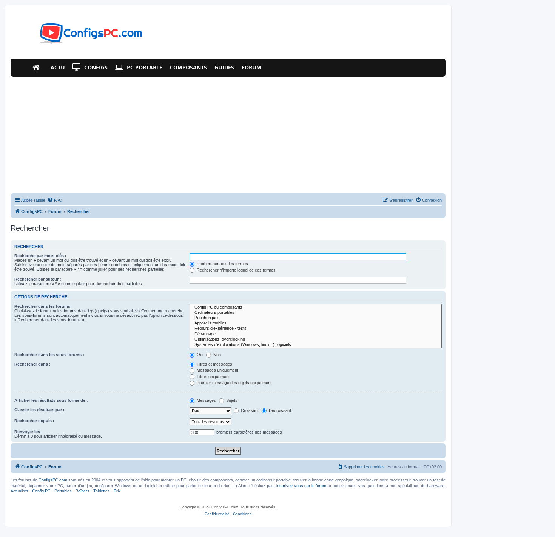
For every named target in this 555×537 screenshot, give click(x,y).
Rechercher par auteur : (37, 279)
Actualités (19, 491)
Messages (206, 400)
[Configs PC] (79, 35)
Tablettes (101, 491)
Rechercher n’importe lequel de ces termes (236, 270)
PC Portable (144, 67)
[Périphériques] (315, 318)
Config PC (41, 491)
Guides (224, 67)
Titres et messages (214, 364)
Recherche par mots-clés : (40, 255)
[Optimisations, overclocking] (315, 339)
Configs (96, 67)
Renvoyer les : (28, 431)
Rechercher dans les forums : (43, 306)
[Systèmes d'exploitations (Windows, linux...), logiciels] (315, 344)
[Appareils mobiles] (315, 323)
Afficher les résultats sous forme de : (51, 400)
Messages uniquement (217, 370)
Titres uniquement (213, 376)
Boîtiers (82, 491)
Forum (251, 67)
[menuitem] (54, 200)
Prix (117, 491)
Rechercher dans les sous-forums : (49, 354)
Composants (188, 67)
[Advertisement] (228, 133)
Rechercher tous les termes (222, 263)
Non (216, 354)
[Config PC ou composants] (315, 307)
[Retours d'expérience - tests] (315, 328)
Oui (199, 354)
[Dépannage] (315, 334)
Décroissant (279, 410)
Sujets (231, 400)
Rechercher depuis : (34, 420)
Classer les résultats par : (39, 409)
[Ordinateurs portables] (315, 312)
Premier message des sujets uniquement (233, 382)
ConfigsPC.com (53, 480)
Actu (58, 67)
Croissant (249, 410)
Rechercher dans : (32, 364)
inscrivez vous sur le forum (301, 485)
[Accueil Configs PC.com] (38, 68)
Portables (63, 491)
